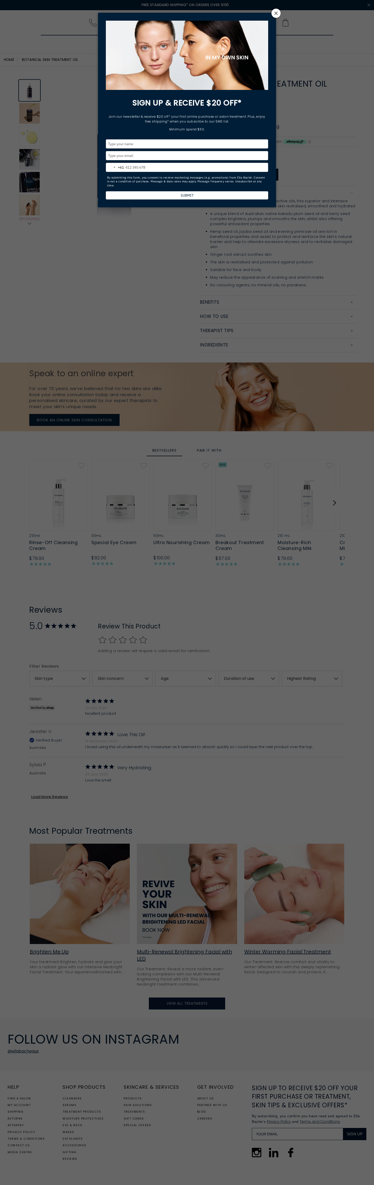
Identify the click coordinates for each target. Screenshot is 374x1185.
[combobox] (115, 166)
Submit (187, 195)
